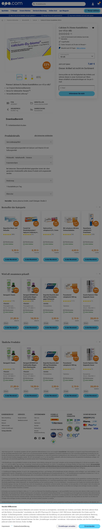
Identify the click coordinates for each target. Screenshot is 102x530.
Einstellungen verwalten (67, 526)
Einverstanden (89, 526)
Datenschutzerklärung (21, 526)
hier (93, 517)
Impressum (6, 526)
